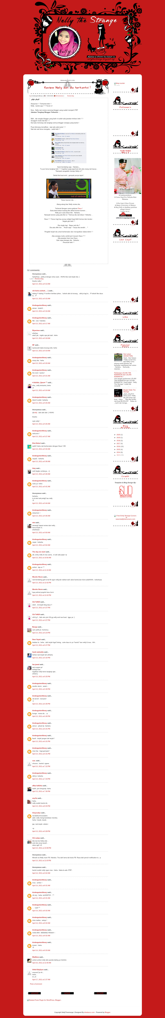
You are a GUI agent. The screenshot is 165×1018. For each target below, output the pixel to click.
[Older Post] (100, 994)
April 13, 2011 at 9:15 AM (41, 298)
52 (59, 96)
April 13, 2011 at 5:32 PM (41, 658)
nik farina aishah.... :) (40, 291)
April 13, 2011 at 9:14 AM (41, 284)
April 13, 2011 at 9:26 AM (41, 424)
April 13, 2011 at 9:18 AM (41, 338)
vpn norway (118, 85)
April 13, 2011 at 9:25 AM (41, 403)
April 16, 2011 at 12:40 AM (41, 963)
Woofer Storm (37, 577)
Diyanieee (36, 330)
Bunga (34, 627)
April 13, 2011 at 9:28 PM (41, 831)
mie (33, 522)
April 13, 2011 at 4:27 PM (41, 607)
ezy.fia (34, 798)
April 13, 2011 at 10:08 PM (41, 848)
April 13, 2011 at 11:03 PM (41, 860)
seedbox (115, 85)
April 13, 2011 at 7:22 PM (41, 766)
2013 (119, 455)
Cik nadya (36, 838)
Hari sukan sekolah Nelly (128, 355)
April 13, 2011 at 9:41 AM (41, 486)
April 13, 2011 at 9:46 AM (41, 516)
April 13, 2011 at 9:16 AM (41, 311)
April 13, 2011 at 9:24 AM (41, 390)
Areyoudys (36, 813)
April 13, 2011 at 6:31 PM (41, 729)
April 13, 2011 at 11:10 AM (41, 570)
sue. (34, 761)
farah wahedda (38, 652)
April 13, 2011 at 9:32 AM (41, 449)
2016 (119, 446)
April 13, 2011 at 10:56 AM (41, 557)
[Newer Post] (34, 994)
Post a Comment (36, 984)
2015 (119, 449)
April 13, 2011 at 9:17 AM (41, 323)
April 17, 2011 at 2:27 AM (41, 979)
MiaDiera (35, 957)
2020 (119, 435)
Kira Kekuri (36, 443)
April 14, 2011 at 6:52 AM (41, 873)
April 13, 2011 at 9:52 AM (41, 545)
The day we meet (38, 552)
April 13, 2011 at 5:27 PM (41, 645)
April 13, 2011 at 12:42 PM (41, 582)
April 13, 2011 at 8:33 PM (41, 806)
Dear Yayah (36, 639)
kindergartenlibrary (39, 305)
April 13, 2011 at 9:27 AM (41, 436)
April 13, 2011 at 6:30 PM (41, 689)
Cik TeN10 (36, 602)
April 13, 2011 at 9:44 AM (41, 503)
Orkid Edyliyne (38, 969)
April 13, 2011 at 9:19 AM (41, 351)
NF (33, 345)
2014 (119, 452)
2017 (119, 443)
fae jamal (35, 664)
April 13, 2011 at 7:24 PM (41, 779)
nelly (35, 412)
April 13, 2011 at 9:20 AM (41, 363)
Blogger (107, 1012)
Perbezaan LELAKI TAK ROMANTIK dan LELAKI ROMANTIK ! (122, 374)
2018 (119, 440)
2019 (119, 437)
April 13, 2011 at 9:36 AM (41, 461)
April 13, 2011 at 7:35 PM (41, 791)
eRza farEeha (37, 786)
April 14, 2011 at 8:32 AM (41, 911)
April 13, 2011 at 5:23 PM (41, 633)
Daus (79, 208)
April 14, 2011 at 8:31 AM (41, 885)
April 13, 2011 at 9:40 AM (41, 474)
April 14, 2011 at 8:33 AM (41, 950)
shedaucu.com (89, 1012)
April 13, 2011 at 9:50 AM (41, 532)
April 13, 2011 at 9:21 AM (41, 376)
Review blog (70, 96)
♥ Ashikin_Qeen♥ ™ (39, 382)
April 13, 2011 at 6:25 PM (41, 676)
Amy (34, 468)
